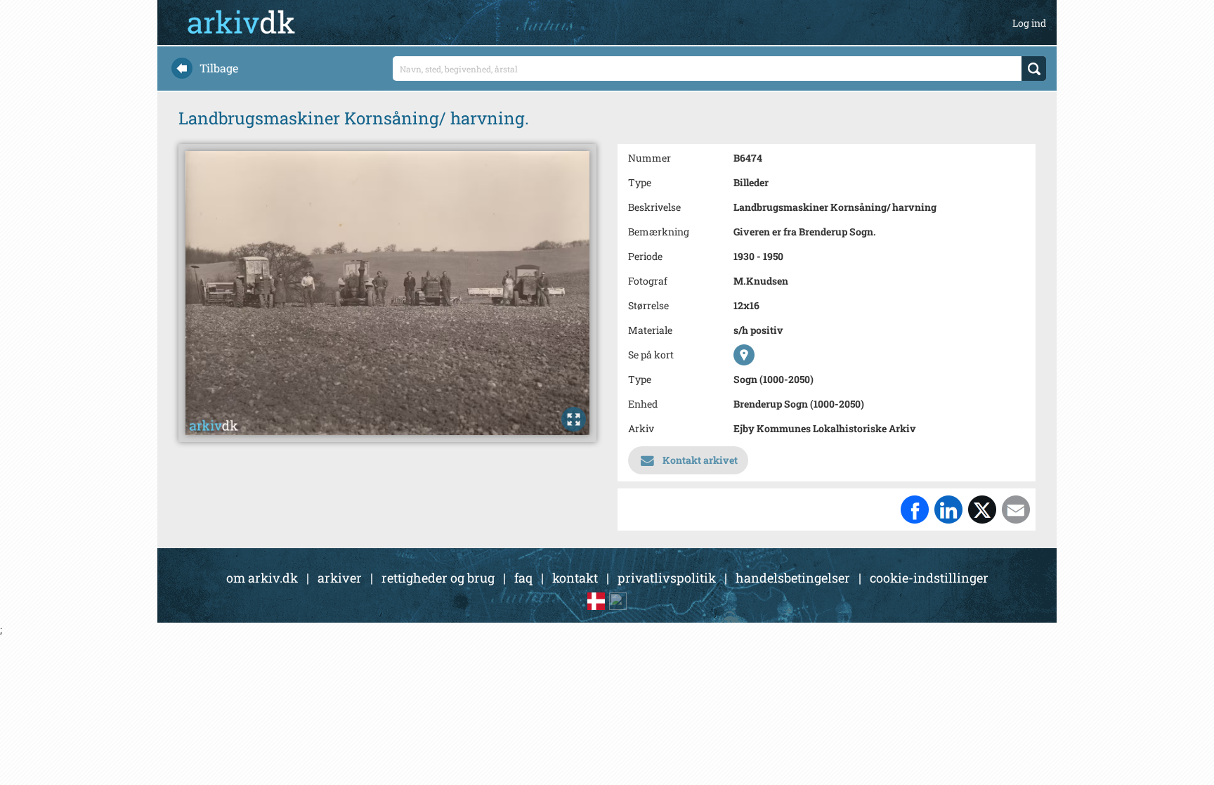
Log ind (1029, 23)
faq (523, 577)
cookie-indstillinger (929, 577)
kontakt (575, 577)
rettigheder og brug (438, 577)
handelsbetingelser (793, 577)
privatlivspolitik (667, 577)
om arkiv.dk (262, 577)
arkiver (340, 577)
